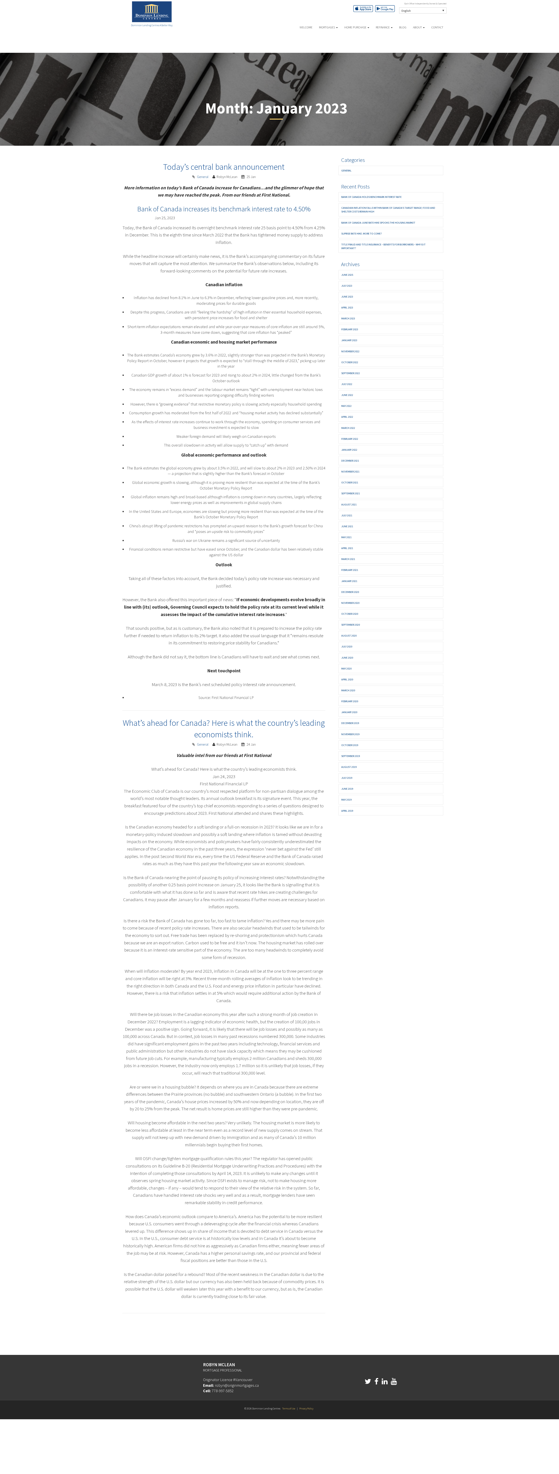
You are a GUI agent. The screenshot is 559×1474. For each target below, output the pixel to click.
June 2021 (347, 526)
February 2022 (349, 438)
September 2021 (350, 493)
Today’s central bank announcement (224, 167)
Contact (437, 27)
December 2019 (350, 723)
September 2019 (350, 756)
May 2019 (346, 799)
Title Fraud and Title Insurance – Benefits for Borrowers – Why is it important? (383, 246)
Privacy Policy (306, 1408)
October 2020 (349, 613)
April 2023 (347, 307)
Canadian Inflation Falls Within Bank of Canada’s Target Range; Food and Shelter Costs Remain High (388, 209)
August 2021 (349, 504)
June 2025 (347, 274)
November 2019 (350, 734)
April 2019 (347, 810)
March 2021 (348, 559)
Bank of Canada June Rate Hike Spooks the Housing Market (378, 222)
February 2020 (349, 701)
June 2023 (347, 296)
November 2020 (350, 602)
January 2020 (349, 712)
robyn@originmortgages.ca (237, 1385)
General (203, 177)
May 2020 (346, 668)
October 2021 (349, 482)
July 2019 (346, 777)
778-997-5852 (223, 1390)
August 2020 (349, 635)
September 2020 (350, 624)
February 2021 (349, 570)
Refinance (383, 27)
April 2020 (347, 679)
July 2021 (346, 515)
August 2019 (349, 767)
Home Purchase (355, 27)
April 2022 (347, 416)
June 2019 (347, 788)
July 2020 (346, 646)
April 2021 (347, 548)
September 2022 (350, 373)
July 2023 (346, 285)
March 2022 (348, 428)
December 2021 (350, 460)
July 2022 (346, 384)
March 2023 (348, 318)
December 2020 (350, 592)
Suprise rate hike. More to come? (361, 233)
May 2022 (346, 405)
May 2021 (346, 537)
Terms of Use (288, 1408)
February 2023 (349, 329)
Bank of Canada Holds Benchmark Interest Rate (371, 197)
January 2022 (349, 449)
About (418, 27)
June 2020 (347, 657)
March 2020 (348, 690)
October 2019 (349, 745)
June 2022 (347, 395)
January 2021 (349, 581)
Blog (402, 27)
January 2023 (349, 340)
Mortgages (327, 27)
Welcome (306, 27)
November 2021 (350, 471)
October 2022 (349, 362)
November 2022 (350, 351)
